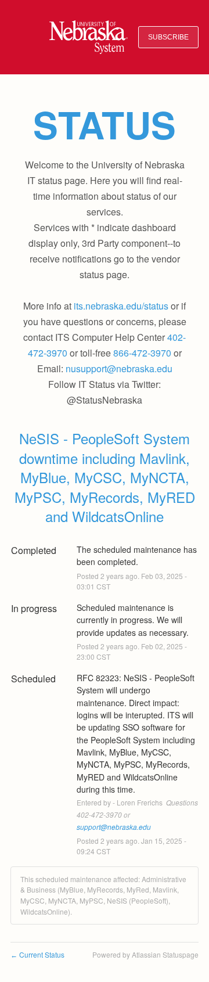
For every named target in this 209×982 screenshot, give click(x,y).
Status (104, 124)
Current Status (37, 954)
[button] (168, 37)
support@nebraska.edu (114, 827)
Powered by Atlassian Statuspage (145, 954)
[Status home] (88, 37)
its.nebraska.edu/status (121, 305)
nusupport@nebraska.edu (119, 368)
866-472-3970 (142, 352)
